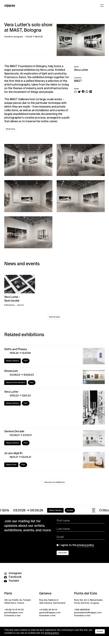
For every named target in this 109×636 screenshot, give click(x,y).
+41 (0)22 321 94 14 (48, 609)
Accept (100, 631)
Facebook (15, 577)
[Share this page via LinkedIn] (90, 92)
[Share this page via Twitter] (79, 92)
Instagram (15, 573)
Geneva (45, 593)
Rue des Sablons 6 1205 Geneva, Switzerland (52, 601)
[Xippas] (9, 5)
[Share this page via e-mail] (75, 92)
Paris (8, 593)
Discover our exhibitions (54, 482)
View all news (54, 317)
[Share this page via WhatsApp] (87, 92)
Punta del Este (85, 593)
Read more (10, 129)
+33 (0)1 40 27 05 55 (14, 609)
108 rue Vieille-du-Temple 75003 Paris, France (17, 601)
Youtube (14, 580)
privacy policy (51, 632)
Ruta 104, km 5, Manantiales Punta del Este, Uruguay (88, 601)
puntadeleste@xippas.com (88, 612)
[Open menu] (102, 5)
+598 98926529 (82, 609)
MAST (78, 81)
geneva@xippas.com (49, 612)
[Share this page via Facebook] (83, 92)
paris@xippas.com (13, 612)
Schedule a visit (12, 615)
